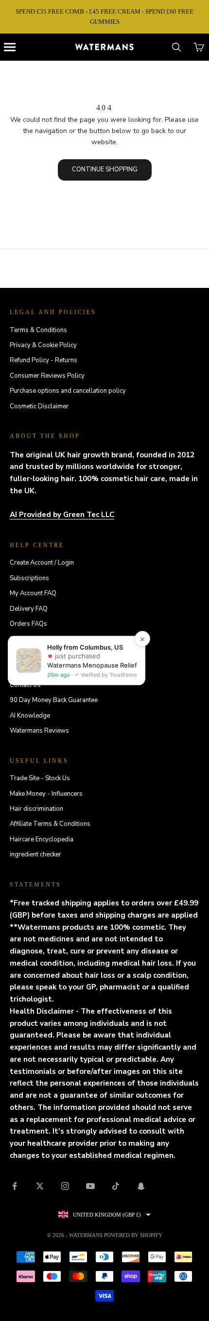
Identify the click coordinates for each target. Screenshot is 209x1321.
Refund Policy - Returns (43, 360)
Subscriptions (29, 578)
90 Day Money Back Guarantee (54, 700)
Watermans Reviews (39, 730)
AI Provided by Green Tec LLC (62, 514)
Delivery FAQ (29, 608)
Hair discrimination (36, 808)
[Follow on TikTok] (116, 1186)
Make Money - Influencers (46, 793)
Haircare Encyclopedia (41, 839)
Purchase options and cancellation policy (68, 390)
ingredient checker (35, 854)
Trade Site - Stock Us (40, 778)
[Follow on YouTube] (90, 1186)
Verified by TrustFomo (108, 674)
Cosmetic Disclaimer (39, 406)
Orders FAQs (28, 623)
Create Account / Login (42, 562)
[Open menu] (9, 47)
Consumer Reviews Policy (47, 375)
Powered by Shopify (133, 1235)
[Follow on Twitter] (40, 1186)
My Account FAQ (33, 593)
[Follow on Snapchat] (141, 1186)
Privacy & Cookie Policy (43, 345)
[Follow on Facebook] (14, 1186)
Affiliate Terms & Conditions (50, 823)
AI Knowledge (30, 715)
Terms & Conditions (38, 330)
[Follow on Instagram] (65, 1186)
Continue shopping (105, 169)
